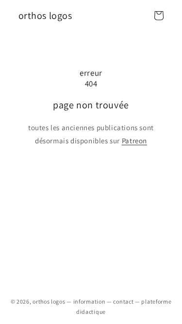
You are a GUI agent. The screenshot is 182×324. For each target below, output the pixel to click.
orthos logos (49, 301)
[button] (158, 15)
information (89, 301)
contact (123, 301)
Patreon (134, 140)
